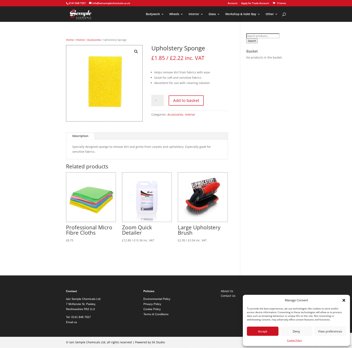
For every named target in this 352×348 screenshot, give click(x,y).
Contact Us (228, 296)
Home (70, 40)
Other (270, 14)
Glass (212, 14)
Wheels (174, 14)
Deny (296, 331)
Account (233, 3)
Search (252, 41)
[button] (344, 300)
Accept (262, 331)
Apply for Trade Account (255, 3)
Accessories (94, 40)
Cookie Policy (294, 340)
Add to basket (186, 100)
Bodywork (153, 14)
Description (80, 136)
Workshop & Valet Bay (240, 14)
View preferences (330, 331)
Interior (194, 14)
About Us (227, 291)
